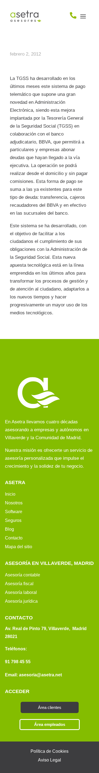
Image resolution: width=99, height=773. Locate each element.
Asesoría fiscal (19, 583)
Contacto (14, 538)
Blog (9, 529)
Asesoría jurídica (21, 601)
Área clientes (49, 707)
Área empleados (49, 724)
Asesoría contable (22, 575)
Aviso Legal (49, 760)
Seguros (13, 520)
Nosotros (14, 503)
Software (13, 511)
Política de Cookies (49, 751)
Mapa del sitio (18, 546)
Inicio (10, 494)
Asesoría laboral (21, 592)
